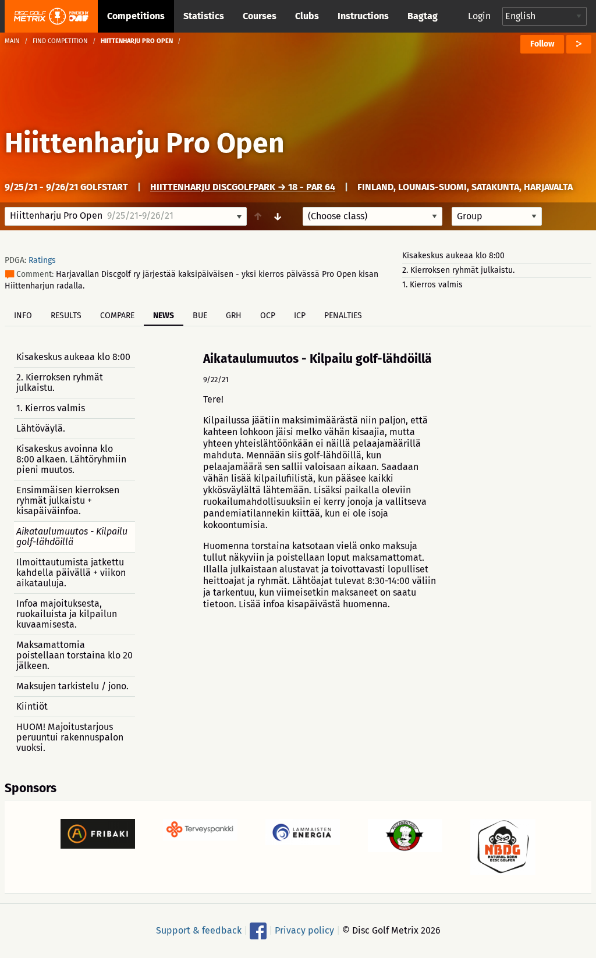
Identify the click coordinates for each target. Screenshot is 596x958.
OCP (267, 315)
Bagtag (422, 16)
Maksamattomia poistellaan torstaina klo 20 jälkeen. (74, 655)
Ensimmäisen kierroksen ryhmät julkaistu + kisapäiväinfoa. (67, 501)
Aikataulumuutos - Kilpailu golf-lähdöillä (71, 536)
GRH (234, 315)
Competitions (136, 16)
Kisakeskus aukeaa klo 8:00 (453, 256)
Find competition (60, 41)
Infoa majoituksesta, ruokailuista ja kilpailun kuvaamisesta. (66, 614)
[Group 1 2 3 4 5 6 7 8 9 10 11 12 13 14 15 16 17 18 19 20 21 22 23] (497, 216)
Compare (117, 315)
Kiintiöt (32, 706)
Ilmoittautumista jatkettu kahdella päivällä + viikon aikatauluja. (71, 573)
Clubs (307, 16)
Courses (259, 16)
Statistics (203, 16)
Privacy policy (304, 930)
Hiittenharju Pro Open (145, 143)
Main (12, 41)
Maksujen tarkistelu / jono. (72, 686)
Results (66, 315)
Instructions (363, 16)
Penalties (343, 315)
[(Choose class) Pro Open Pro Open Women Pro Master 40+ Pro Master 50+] (372, 216)
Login (479, 16)
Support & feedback (199, 930)
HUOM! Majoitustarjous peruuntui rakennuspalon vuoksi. (69, 737)
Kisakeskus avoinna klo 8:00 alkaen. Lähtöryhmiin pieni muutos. (71, 459)
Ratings (42, 260)
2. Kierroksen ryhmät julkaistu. (458, 270)
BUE (200, 315)
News (163, 315)
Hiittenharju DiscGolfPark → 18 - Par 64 (242, 187)
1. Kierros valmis (432, 285)
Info (23, 315)
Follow (542, 44)
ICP (300, 315)
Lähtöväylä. (40, 428)
